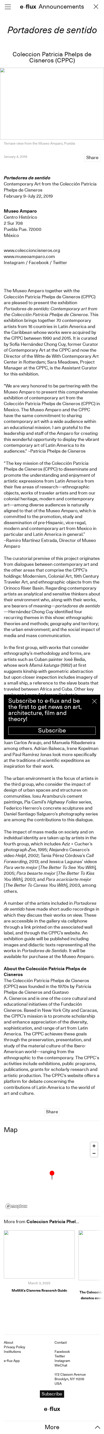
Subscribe (52, 730)
